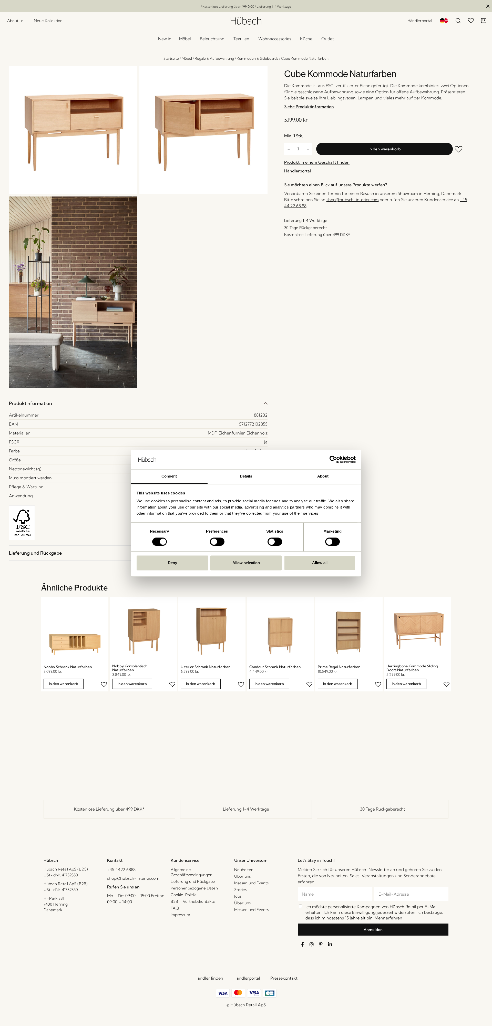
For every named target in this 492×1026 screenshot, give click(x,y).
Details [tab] (246, 476)
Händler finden (208, 978)
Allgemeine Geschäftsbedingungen (191, 872)
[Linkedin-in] (330, 944)
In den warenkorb (384, 149)
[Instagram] (311, 944)
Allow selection (246, 563)
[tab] (138, 403)
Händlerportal (246, 978)
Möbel (187, 58)
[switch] (217, 541)
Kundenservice (185, 860)
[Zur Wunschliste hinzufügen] (462, 150)
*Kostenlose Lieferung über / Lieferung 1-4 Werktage (246, 6)
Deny (172, 563)
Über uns (242, 876)
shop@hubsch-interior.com (352, 199)
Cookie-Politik (183, 894)
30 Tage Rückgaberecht (382, 809)
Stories (240, 889)
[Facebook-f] (302, 944)
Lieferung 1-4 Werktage (246, 809)
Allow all (319, 563)
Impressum (180, 914)
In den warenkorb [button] (63, 683)
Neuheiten (243, 869)
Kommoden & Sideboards (257, 58)
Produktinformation (30, 403)
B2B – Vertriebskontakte (193, 901)
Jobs (237, 896)
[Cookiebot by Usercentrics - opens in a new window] (333, 459)
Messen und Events (251, 882)
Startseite (171, 58)
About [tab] (323, 476)
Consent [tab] (169, 476)
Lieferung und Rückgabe (35, 553)
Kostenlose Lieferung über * (109, 809)
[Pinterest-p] (320, 944)
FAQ (175, 908)
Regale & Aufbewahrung (214, 58)
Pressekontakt (284, 978)
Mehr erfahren (388, 917)
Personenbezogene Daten (194, 888)
